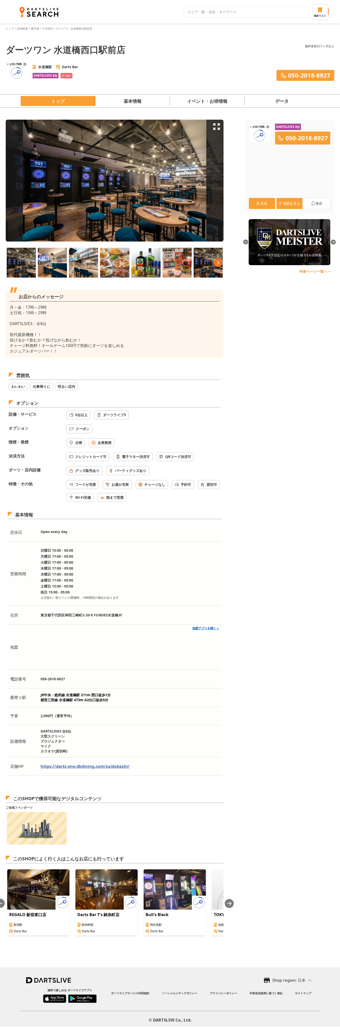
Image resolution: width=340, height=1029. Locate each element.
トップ (10, 28)
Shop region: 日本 (289, 980)
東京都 (35, 28)
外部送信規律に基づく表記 (266, 993)
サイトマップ (303, 993)
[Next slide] (229, 903)
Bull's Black (157, 914)
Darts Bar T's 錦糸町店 (98, 914)
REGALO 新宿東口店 (27, 914)
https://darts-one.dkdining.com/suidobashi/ (85, 766)
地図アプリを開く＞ (205, 628)
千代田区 (47, 28)
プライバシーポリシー (223, 993)
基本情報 (133, 101)
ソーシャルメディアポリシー (179, 993)
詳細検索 (23, 28)
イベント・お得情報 (207, 101)
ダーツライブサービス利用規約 (130, 993)
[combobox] (247, 12)
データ (282, 101)
